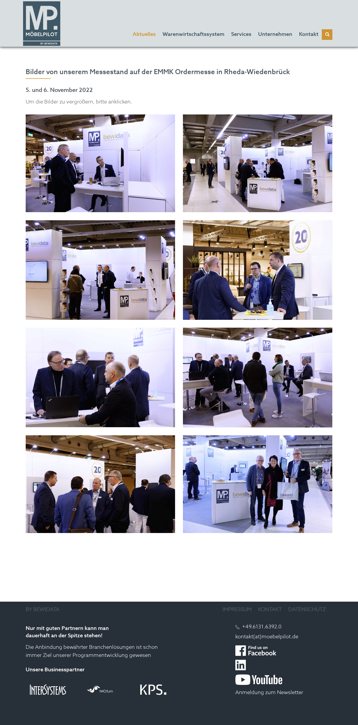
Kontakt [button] (308, 34)
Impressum (237, 609)
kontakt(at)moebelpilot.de (266, 637)
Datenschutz (307, 609)
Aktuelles (144, 34)
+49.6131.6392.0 (261, 627)
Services (241, 34)
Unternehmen (275, 34)
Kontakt (270, 609)
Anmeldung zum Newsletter (269, 692)
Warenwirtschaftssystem (193, 34)
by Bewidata (42, 609)
